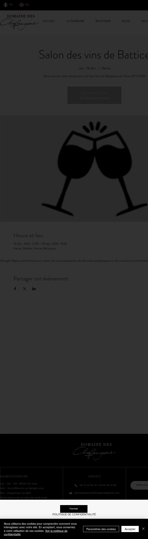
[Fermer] (143, 529)
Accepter (130, 529)
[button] (73, 509)
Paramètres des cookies (101, 529)
